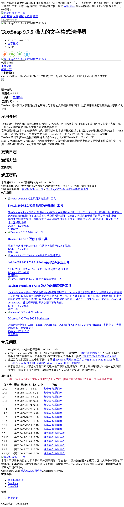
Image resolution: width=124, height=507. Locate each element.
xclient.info (69, 6)
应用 (9, 16)
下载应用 (6, 66)
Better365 (13, 486)
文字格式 (13, 43)
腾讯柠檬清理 (15, 480)
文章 (15, 16)
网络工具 (13, 252)
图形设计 (13, 228)
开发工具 (13, 309)
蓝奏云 (48, 388)
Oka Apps (13, 483)
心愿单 (28, 16)
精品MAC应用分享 (32, 189)
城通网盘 (57, 388)
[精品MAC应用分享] (13, 13)
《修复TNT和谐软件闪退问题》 (99, 356)
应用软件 (18, 97)
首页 (3, 16)
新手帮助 (13, 498)
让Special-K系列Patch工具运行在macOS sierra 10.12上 (82, 359)
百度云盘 (60, 433)
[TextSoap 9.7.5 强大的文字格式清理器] (62, 59)
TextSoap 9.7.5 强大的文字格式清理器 (67, 189)
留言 (35, 16)
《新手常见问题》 (89, 352)
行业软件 (13, 334)
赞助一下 (6, 69)
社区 (21, 16)
